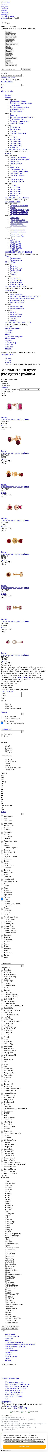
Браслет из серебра (17, 308)
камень (3, 812)
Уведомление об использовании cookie (15, 1425)
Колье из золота (16, 282)
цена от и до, (7, 691)
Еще (7, 1398)
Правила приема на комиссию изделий (20, 1344)
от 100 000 (14, 147)
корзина (4, 18)
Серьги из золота (16, 179)
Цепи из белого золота (14, 1392)
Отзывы (4, 10)
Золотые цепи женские (14, 1396)
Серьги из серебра (17, 181)
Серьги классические (18, 157)
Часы (7, 256)
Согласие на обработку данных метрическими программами (24, 1423)
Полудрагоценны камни (19, 171)
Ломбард (4, 8)
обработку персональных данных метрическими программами (24, 1441)
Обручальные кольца (18, 101)
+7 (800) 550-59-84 (8, 78)
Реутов (8, 56)
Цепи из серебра (16, 280)
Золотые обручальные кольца (21, 103)
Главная (8, 358)
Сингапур (13, 272)
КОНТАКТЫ (6, 1402)
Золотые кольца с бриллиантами (22, 117)
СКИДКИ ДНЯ (7, 354)
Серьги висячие (16, 163)
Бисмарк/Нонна (16, 268)
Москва (8, 32)
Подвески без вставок (18, 226)
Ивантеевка (10, 39)
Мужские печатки (17, 109)
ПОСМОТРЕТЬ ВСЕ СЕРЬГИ (17, 198)
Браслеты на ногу (16, 294)
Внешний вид (6, 729)
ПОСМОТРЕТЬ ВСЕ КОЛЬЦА (17, 149)
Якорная (13, 274)
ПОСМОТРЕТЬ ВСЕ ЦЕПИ (16, 286)
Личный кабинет (7, 16)
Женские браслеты (17, 302)
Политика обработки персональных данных (17, 1419)
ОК (3, 698)
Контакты (4, 12)
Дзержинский (10, 34)
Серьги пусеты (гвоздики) (20, 159)
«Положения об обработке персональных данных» (19, 1439)
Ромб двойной (15, 270)
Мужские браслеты (17, 300)
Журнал (8, 1358)
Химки (8, 60)
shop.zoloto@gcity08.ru (14, 1406)
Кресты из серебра (17, 236)
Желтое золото (15, 129)
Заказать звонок (7, 82)
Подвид (4, 712)
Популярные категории (10, 1378)
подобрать (5, 1328)
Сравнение (5, 14)
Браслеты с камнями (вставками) (22, 298)
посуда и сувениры (12, 328)
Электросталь (11, 65)
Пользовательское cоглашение (12, 1417)
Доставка (4, 6)
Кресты (13, 208)
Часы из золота (15, 258)
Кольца (8, 97)
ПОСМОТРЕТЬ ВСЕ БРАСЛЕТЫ (18, 322)
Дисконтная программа (14, 336)
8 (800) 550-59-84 (23, 677)
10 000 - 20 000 (15, 141)
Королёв (9, 42)
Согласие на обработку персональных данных (18, 1428)
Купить (3, 425)
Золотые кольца (16, 111)
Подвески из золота (17, 230)
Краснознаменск (11, 44)
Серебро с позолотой (18, 133)
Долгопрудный (11, 37)
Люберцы (9, 49)
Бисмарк (13, 266)
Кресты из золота (16, 234)
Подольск (9, 51)
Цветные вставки (16, 173)
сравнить (4, 387)
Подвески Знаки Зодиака (19, 210)
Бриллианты (14, 115)
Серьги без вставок (17, 175)
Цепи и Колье (10, 262)
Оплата (3, 4)
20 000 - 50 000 (15, 143)
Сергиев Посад (11, 58)
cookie (19, 1435)
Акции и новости (12, 1336)
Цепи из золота (15, 278)
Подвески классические (19, 206)
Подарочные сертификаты (15, 1346)
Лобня (8, 46)
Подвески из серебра (18, 232)
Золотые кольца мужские (19, 107)
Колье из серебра (16, 284)
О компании (5, 2)
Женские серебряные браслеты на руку (25, 296)
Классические (15, 105)
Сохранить (26, 69)
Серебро (13, 131)
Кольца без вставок (17, 123)
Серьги (8, 153)
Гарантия (8, 341)
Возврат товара (11, 343)
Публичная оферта (8, 1430)
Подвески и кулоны (12, 202)
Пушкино (9, 53)
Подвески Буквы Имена (19, 214)
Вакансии (9, 345)
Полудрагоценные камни (19, 121)
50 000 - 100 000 (16, 145)
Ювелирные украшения (14, 1382)
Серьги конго (15, 161)
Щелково (9, 63)
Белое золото (15, 127)
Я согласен (24, 1447)
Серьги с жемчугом (12, 1390)
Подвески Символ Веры (19, 212)
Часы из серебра (16, 260)
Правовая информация (9, 1421)
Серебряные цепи (12, 1394)
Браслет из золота (16, 306)
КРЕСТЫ (9, 326)
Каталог (8, 95)
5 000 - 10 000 (15, 139)
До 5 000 (13, 137)
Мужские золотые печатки (15, 1388)
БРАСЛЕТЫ (10, 290)
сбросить (14, 1328)
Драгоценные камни (17, 119)
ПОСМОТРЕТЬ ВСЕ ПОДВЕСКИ (18, 252)
